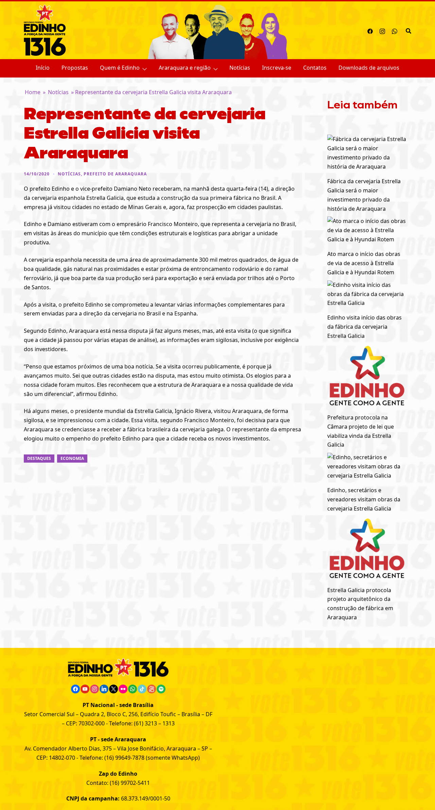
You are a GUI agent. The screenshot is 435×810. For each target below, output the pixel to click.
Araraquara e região (185, 67)
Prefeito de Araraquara (115, 174)
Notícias (239, 67)
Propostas (75, 67)
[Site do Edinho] (45, 29)
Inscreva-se (276, 67)
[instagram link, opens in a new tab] (382, 30)
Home (32, 92)
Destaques (39, 458)
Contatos (315, 67)
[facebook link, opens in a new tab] (370, 30)
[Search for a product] (408, 30)
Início (43, 67)
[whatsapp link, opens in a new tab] (394, 30)
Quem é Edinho (120, 67)
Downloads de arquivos (368, 67)
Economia (72, 458)
